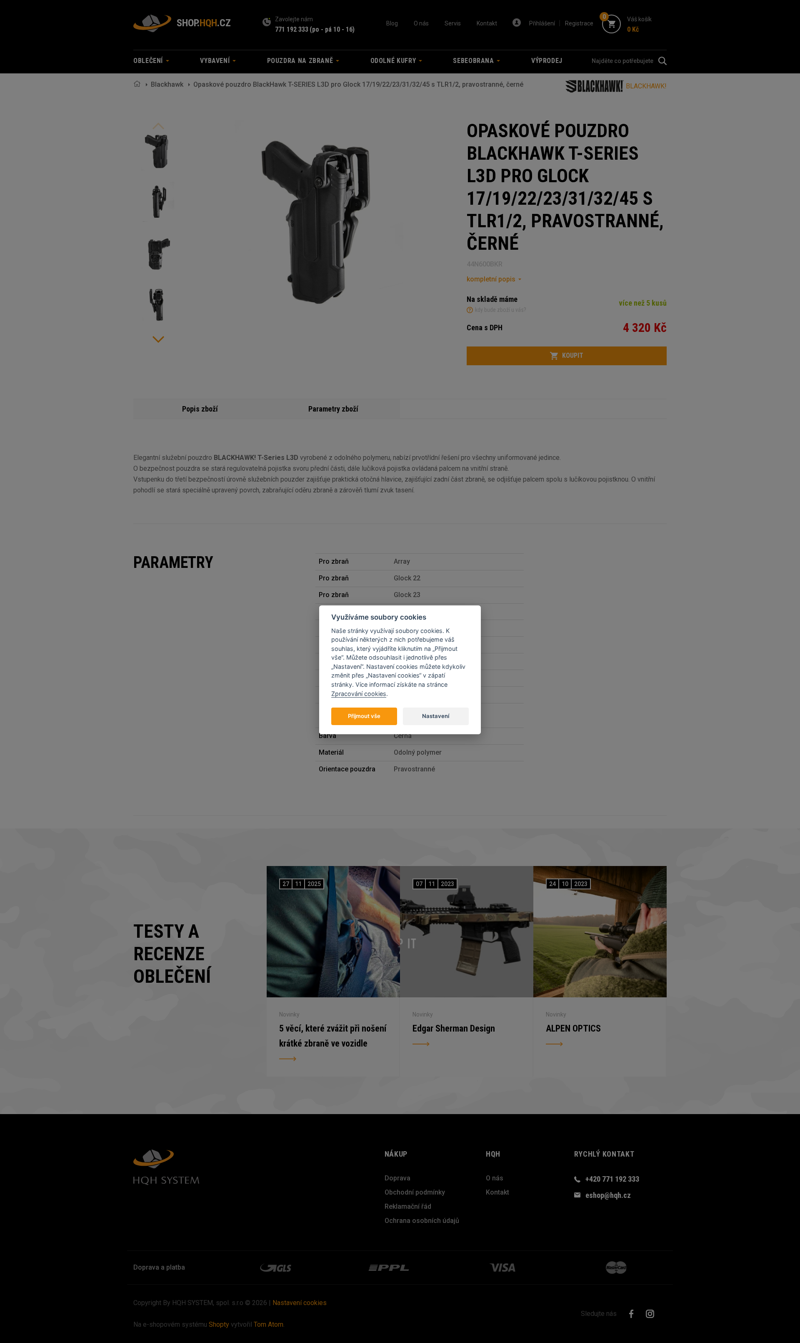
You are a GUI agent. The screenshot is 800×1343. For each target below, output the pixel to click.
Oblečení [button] (149, 61)
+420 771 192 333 (612, 1179)
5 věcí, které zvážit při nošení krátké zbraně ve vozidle (332, 1036)
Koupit (572, 355)
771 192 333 (291, 29)
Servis (453, 23)
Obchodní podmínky (415, 1192)
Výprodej (546, 61)
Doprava (397, 1178)
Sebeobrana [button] (474, 61)
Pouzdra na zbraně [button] (301, 61)
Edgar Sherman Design (453, 1028)
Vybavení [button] (216, 61)
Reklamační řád (408, 1206)
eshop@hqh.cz (608, 1195)
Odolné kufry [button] (394, 61)
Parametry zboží (333, 408)
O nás (421, 23)
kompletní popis (491, 279)
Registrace (579, 23)
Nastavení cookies (299, 1303)
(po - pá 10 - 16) (332, 29)
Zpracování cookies (358, 693)
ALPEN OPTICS (573, 1028)
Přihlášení (542, 23)
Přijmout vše (364, 715)
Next (158, 339)
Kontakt (487, 23)
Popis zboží (200, 408)
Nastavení (435, 715)
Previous (158, 126)
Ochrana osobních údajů (422, 1221)
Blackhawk (167, 84)
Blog (392, 23)
